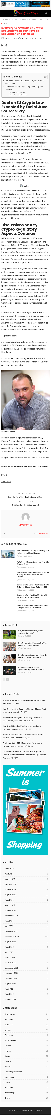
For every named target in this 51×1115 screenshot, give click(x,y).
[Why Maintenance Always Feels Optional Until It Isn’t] (9, 634)
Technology (26, 1092)
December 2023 (26, 931)
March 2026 (26, 879)
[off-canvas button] (4, 13)
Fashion (26, 1045)
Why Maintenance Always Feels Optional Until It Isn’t (30, 632)
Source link (6, 481)
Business (26, 1025)
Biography (26, 1019)
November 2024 (26, 915)
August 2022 (26, 983)
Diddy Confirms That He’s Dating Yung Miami (25, 497)
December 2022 (26, 968)
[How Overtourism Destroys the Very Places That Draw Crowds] (9, 646)
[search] (46, 13)
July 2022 (26, 989)
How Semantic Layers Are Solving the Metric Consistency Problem (32, 656)
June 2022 (26, 994)
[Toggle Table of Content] (44, 77)
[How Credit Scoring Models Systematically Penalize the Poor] (9, 670)
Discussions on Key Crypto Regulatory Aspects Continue (24, 88)
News (26, 1082)
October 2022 (26, 978)
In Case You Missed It (19, 95)
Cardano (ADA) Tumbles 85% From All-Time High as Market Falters (32, 596)
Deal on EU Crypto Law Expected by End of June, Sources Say (24, 82)
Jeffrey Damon (25, 38)
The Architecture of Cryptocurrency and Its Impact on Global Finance (33, 552)
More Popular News (19, 92)
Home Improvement (26, 1072)
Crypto (6, 23)
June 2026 (26, 868)
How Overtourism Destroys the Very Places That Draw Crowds (32, 644)
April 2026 (26, 874)
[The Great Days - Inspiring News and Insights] (25, 12)
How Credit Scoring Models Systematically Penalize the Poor (31, 668)
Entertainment (26, 1040)
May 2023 (26, 952)
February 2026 (26, 884)
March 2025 (26, 905)
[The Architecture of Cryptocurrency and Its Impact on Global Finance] (8, 554)
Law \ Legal (26, 1077)
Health (26, 1066)
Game (26, 1056)
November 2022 (26, 973)
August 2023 (26, 942)
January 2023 (26, 963)
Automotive (26, 1014)
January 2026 (26, 889)
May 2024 (26, 926)
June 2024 (26, 921)
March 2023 (26, 957)
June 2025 (26, 900)
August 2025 (26, 894)
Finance (26, 1051)
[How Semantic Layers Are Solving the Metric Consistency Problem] (9, 658)
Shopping (26, 1087)
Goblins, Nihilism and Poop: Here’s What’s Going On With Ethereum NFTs (33, 606)
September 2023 (26, 936)
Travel (26, 1098)
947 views (38, 38)
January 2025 (26, 910)
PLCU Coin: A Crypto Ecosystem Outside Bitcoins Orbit (33, 563)
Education (26, 1035)
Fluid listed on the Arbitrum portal (25, 505)
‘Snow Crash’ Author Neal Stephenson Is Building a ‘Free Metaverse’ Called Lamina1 (33, 574)
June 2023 (26, 947)
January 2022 (26, 999)
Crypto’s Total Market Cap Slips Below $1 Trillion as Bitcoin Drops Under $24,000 (33, 586)
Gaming (26, 1061)
